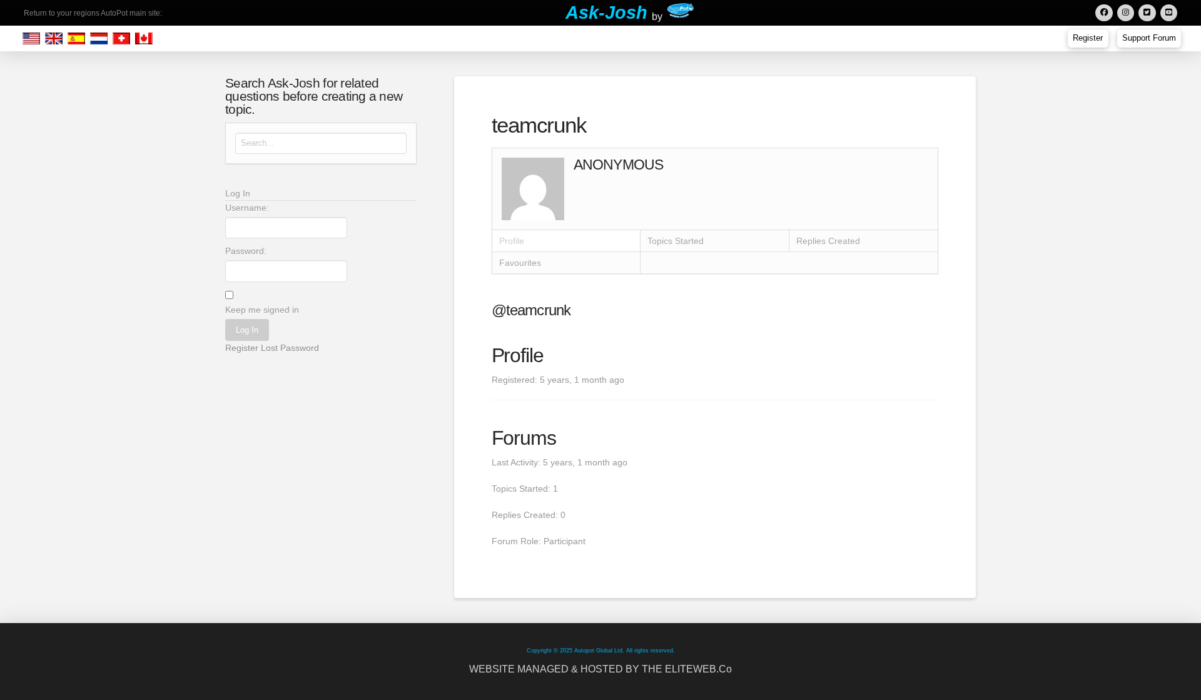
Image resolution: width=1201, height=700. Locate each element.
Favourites (520, 263)
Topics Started (675, 241)
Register (241, 348)
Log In (247, 330)
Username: (247, 208)
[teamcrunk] (533, 188)
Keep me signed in (262, 310)
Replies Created (828, 241)
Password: (245, 251)
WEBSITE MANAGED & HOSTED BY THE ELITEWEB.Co (600, 669)
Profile (511, 241)
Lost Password (290, 348)
